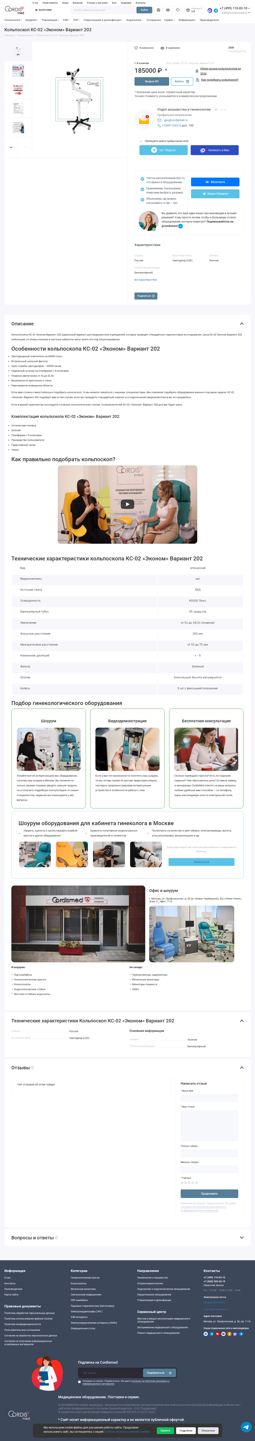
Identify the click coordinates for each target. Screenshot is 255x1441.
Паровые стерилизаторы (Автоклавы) (92, 1306)
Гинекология (12, 19)
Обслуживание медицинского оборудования (162, 1327)
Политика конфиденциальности (22, 1324)
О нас (35, 3)
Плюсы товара (189, 1146)
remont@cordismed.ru (216, 1309)
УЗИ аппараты (79, 1317)
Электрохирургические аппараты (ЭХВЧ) (94, 1322)
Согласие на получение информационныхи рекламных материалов (28, 1343)
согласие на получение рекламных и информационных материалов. (203, 1208)
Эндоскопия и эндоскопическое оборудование (163, 1289)
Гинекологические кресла (85, 1277)
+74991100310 (171, 125)
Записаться (201, 861)
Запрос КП (152, 81)
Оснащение (154, 19)
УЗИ (65, 19)
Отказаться (208, 1430)
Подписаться (155, 1372)
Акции (65, 3)
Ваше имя (187, 1090)
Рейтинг (186, 1178)
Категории (45, 10)
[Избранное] (177, 10)
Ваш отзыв (188, 1106)
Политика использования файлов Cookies (28, 1318)
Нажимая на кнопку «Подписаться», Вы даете (126, 1382)
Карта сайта (11, 1294)
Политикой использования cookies (126, 1431)
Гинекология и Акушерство (152, 1277)
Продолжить (209, 1193)
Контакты (141, 3)
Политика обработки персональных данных (29, 1313)
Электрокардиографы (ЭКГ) (86, 1311)
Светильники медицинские (86, 1294)
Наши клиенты (50, 3)
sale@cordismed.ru (214, 1302)
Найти (144, 10)
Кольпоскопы (78, 1283)
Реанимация (49, 19)
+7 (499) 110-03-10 (233, 8)
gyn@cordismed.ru (176, 120)
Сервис (168, 19)
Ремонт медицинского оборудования (158, 1333)
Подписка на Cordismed (98, 1362)
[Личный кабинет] (158, 10)
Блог (114, 3)
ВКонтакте (218, 182)
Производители (209, 19)
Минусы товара (189, 1162)
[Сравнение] (168, 10)
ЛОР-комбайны (79, 1300)
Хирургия (30, 19)
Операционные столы (83, 1328)
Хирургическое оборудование (154, 1294)
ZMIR (231, 47)
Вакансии (77, 3)
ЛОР (75, 19)
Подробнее (186, 1430)
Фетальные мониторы (83, 1289)
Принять (165, 1430)
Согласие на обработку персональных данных (30, 1335)
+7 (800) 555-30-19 (214, 1281)
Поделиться (144, 296)
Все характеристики (145, 279)
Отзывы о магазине (97, 3)
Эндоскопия (133, 19)
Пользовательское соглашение (22, 1330)
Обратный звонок (214, 1285)
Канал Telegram (217, 193)
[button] (11, 147)
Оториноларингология (150, 1283)
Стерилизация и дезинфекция (102, 19)
